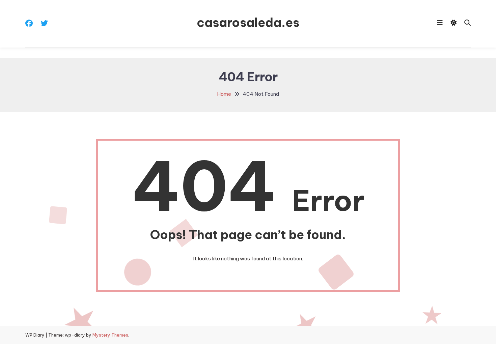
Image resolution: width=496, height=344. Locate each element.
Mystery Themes (110, 335)
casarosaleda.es (248, 22)
